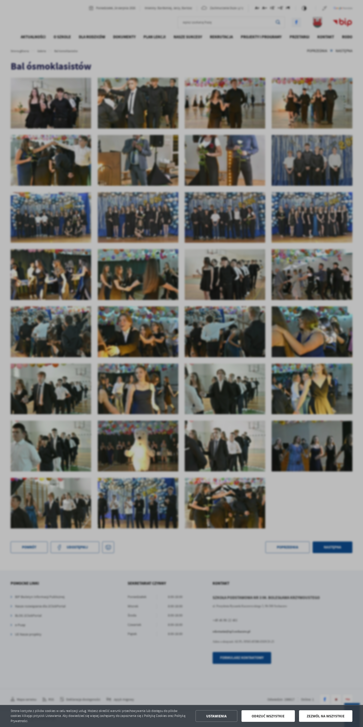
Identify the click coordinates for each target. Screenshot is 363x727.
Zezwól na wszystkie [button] (325, 716)
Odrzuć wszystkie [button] (268, 716)
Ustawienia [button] (216, 716)
